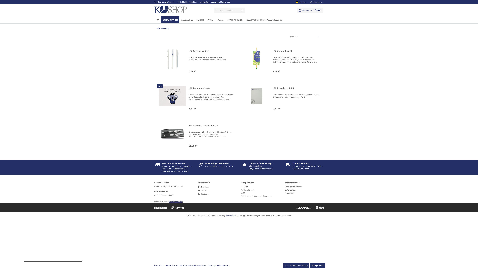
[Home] (157, 19)
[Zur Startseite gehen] (170, 9)
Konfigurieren (318, 265)
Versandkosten (232, 215)
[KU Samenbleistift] (256, 59)
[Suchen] (242, 10)
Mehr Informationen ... (222, 265)
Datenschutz (290, 190)
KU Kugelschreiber (199, 51)
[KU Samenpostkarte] (172, 96)
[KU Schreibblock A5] (256, 96)
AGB (243, 193)
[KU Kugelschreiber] (172, 59)
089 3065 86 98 (161, 191)
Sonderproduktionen (293, 187)
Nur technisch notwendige (296, 265)
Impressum (290, 193)
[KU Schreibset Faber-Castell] (172, 133)
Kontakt (244, 187)
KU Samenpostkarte (199, 88)
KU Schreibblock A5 (283, 88)
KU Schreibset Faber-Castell (203, 125)
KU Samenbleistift (282, 51)
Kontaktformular (176, 202)
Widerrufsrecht (247, 190)
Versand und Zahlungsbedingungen (256, 196)
